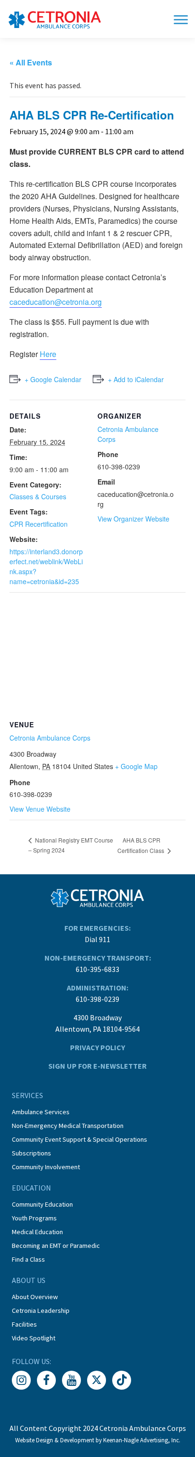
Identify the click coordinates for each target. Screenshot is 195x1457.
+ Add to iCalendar (136, 379)
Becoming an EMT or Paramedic (56, 1245)
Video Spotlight (33, 1338)
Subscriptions (31, 1153)
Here (48, 353)
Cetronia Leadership (41, 1310)
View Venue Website (40, 809)
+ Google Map (136, 766)
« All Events (30, 62)
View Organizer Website (133, 518)
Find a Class (28, 1259)
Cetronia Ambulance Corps (49, 737)
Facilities (24, 1324)
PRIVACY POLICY (97, 1047)
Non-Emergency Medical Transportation (68, 1125)
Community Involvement (46, 1167)
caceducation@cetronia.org (55, 301)
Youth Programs (34, 1218)
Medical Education (37, 1232)
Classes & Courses (37, 496)
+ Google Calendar (53, 379)
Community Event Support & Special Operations (79, 1139)
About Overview (35, 1296)
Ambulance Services (41, 1112)
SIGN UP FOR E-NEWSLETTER (97, 1066)
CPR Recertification (38, 524)
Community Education (42, 1204)
